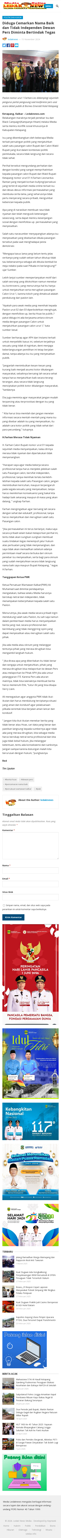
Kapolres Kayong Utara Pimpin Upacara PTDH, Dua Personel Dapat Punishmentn (36, 1319)
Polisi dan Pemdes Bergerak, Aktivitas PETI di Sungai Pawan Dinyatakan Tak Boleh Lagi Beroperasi (37, 1442)
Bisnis (53, 1525)
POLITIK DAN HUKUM (12, 17)
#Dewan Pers (27, 779)
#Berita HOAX (11, 779)
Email (6, 878)
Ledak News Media (22, 1520)
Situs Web (7, 892)
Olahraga (23, 1529)
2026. (10, 1520)
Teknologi (36, 1529)
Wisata (49, 1529)
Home (6, 1525)
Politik (28, 1525)
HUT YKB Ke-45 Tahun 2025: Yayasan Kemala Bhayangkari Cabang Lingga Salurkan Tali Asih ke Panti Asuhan (34, 1427)
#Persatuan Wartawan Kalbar (18, 788)
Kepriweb (51, 1520)
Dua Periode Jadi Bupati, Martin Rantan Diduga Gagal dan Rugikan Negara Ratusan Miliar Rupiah (36, 1412)
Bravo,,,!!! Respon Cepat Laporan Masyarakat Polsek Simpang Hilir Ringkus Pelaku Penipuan (35, 1290)
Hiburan (10, 1529)
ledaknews (13, 39)
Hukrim (17, 1525)
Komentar (8, 830)
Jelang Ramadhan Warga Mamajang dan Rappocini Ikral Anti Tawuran (35, 1259)
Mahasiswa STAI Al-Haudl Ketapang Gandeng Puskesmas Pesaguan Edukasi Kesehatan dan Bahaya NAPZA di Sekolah (36, 1382)
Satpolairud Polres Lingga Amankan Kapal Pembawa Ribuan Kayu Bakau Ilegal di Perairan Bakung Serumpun (36, 1397)
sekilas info (31, 1533)
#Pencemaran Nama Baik (16, 784)
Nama (6, 865)
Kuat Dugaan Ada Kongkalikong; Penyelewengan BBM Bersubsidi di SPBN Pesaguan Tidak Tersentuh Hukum (36, 1275)
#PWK (38, 788)
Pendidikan (40, 1525)
